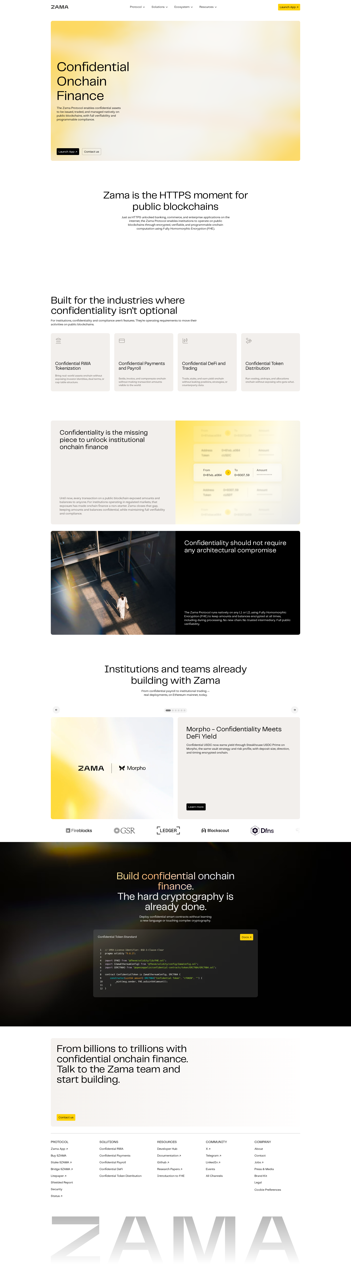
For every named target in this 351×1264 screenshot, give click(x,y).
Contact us (91, 151)
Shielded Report (62, 1182)
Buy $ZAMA (58, 1155)
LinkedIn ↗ (213, 1162)
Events (210, 1169)
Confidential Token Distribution (120, 1176)
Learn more (196, 807)
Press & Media (264, 1169)
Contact (260, 1155)
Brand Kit (260, 1176)
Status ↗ (56, 1196)
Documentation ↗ (169, 1155)
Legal (258, 1182)
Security (56, 1189)
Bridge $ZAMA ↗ (62, 1169)
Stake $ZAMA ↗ (61, 1162)
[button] (137, 7)
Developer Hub (167, 1149)
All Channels (214, 1176)
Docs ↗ (246, 937)
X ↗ (208, 1149)
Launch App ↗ (289, 7)
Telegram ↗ (213, 1155)
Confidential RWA (111, 1149)
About (258, 1149)
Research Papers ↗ (169, 1169)
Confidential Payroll (112, 1162)
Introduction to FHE (171, 1176)
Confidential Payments (114, 1155)
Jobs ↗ (258, 1162)
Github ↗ (163, 1162)
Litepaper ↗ (58, 1176)
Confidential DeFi (111, 1169)
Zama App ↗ (59, 1149)
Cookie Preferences (267, 1190)
